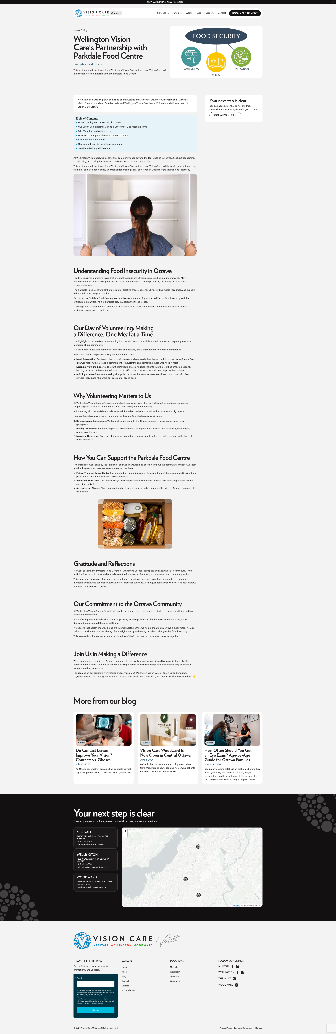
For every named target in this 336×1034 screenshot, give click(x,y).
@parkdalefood (173, 473)
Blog (85, 30)
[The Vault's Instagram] (234, 978)
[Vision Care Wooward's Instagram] (236, 985)
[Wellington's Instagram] (242, 972)
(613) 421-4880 (84, 864)
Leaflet (237, 905)
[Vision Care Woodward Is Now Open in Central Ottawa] (168, 748)
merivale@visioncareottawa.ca (90, 844)
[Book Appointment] (245, 13)
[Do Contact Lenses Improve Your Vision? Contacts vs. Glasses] (104, 748)
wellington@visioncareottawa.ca (91, 867)
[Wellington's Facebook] (237, 972)
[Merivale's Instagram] (237, 966)
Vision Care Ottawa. (88, 107)
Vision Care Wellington (168, 103)
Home (77, 30)
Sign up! (95, 1009)
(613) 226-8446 (84, 841)
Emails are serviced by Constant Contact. (90, 1003)
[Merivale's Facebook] (232, 966)
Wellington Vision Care (88, 158)
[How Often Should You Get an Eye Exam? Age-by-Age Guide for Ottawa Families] (232, 748)
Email (79, 978)
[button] (333, 2)
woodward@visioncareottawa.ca (91, 887)
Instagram (181, 673)
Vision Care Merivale (108, 103)
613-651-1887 (83, 884)
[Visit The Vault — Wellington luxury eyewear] (168, 940)
